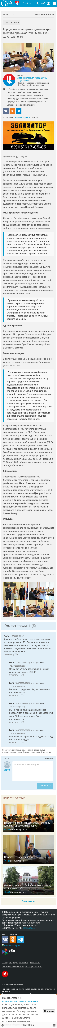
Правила (49, 758)
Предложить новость (43, 14)
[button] (11, 22)
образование (13, 95)
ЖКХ (29, 92)
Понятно (49, 1011)
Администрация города (37, 89)
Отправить (45, 785)
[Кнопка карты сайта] (54, 3)
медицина (38, 95)
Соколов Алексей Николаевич (34, 99)
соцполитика (26, 95)
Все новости (28, 901)
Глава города (13, 99)
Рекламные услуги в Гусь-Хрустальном (22, 966)
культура (37, 92)
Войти (7, 770)
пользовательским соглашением (20, 1001)
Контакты (35, 962)
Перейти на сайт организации (30, 85)
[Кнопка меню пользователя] (48, 3)
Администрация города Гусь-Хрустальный (32, 79)
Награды (13, 962)
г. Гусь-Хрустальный (16, 89)
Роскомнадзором (30, 922)
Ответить (8, 654)
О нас (4, 962)
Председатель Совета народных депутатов (26, 102)
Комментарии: (22, 117)
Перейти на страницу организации (33, 83)
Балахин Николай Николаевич (21, 105)
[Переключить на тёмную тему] (38, 3)
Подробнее (29, 928)
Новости (8, 14)
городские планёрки (16, 92)
